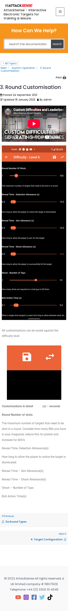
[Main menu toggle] (60, 11)
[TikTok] (50, 597)
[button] (61, 77)
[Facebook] (34, 597)
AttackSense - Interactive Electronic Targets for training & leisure (25, 14)
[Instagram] (26, 597)
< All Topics (10, 63)
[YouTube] (18, 597)
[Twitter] (42, 597)
